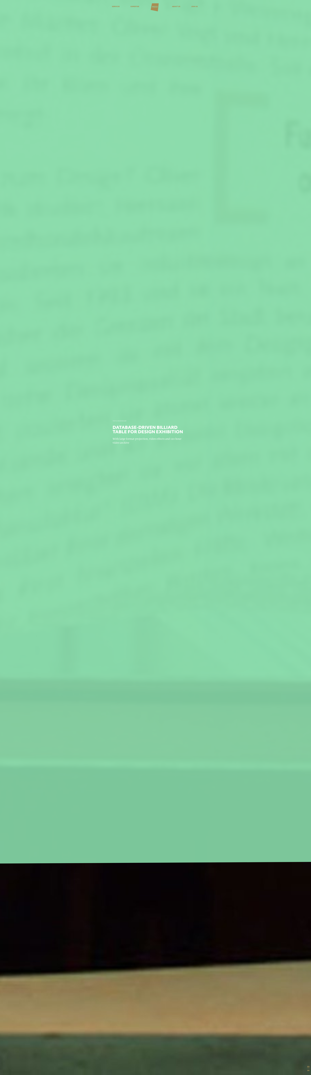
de (308, 1070)
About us (176, 6)
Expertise (135, 6)
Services (116, 6)
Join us (194, 6)
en (308, 1067)
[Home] (154, 7)
